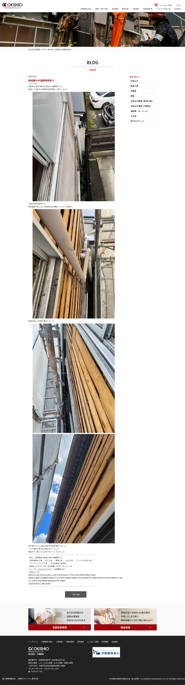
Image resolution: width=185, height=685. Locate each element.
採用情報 (115, 9)
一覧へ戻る (75, 594)
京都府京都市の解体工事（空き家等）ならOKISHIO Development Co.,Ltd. (140, 678)
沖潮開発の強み (86, 9)
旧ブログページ (137, 121)
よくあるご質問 (166, 5)
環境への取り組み (101, 9)
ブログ (178, 5)
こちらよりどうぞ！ (44, 569)
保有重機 (80, 642)
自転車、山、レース (139, 111)
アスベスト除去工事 (163, 9)
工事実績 (135, 9)
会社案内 (177, 9)
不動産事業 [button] (146, 9)
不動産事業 (70, 642)
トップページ (33, 642)
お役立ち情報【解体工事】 (142, 101)
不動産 (133, 91)
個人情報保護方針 (9, 678)
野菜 (132, 96)
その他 (133, 116)
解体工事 (134, 85)
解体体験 (125, 9)
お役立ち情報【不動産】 (141, 106)
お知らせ (134, 80)
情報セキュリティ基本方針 (28, 678)
